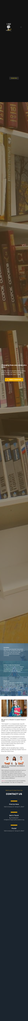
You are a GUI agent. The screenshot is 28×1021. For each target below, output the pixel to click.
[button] (21, 27)
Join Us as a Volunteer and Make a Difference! (13, 766)
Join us (3, 780)
